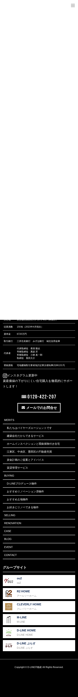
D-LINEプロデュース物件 (22, 483)
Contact (10, 555)
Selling (9, 515)
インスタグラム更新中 (22, 375)
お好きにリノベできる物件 (23, 507)
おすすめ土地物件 (17, 499)
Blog (8, 538)
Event (8, 547)
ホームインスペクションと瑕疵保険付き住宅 (33, 443)
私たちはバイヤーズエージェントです (29, 427)
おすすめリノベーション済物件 (25, 491)
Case (7, 531)
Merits (9, 419)
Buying (9, 475)
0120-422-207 (41, 397)
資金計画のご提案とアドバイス (25, 459)
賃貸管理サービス (17, 467)
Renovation (12, 523)
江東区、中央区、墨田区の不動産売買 (29, 451)
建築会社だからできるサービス (25, 435)
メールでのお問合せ (41, 408)
